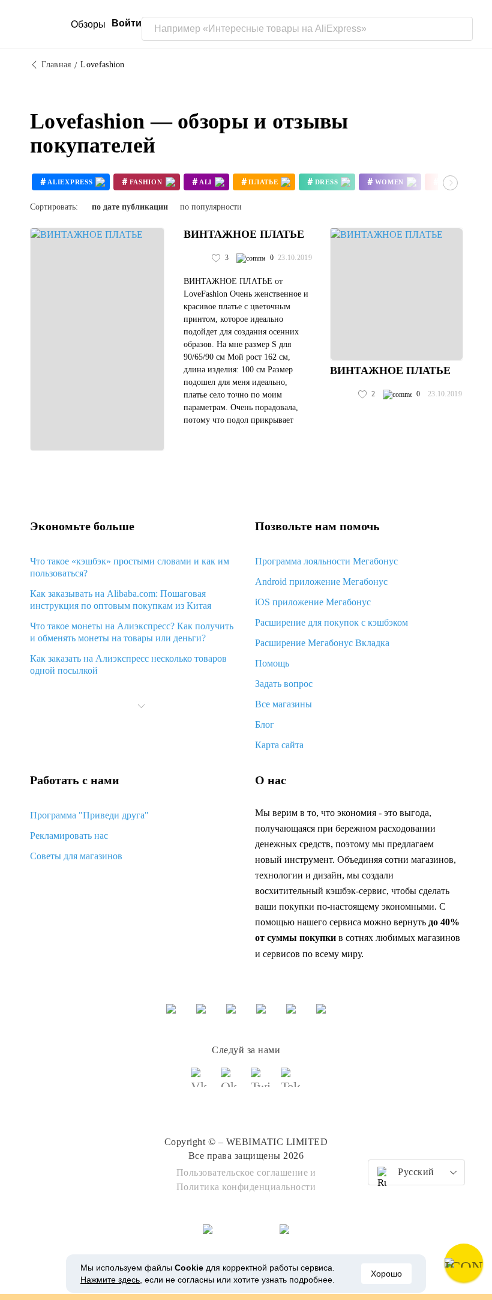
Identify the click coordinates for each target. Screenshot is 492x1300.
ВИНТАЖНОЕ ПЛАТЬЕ (244, 234)
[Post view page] (97, 339)
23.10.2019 (295, 257)
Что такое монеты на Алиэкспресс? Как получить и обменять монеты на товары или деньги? (131, 632)
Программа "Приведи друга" (89, 815)
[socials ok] (231, 1083)
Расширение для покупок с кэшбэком (331, 622)
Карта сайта (279, 745)
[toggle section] (142, 706)
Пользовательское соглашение (242, 1172)
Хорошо (386, 1273)
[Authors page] (196, 258)
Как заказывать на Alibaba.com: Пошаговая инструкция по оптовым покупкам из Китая (120, 599)
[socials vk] (201, 1083)
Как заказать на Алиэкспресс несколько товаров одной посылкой (128, 664)
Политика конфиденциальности (246, 1187)
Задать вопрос (284, 684)
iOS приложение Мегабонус (313, 602)
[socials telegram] (291, 1083)
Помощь (272, 663)
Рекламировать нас (69, 835)
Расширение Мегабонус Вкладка (322, 643)
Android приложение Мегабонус (321, 581)
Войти (127, 23)
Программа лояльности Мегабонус (326, 561)
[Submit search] (461, 29)
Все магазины (283, 704)
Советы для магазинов (76, 856)
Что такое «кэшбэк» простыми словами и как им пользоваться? (129, 567)
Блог (264, 724)
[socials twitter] (261, 1083)
